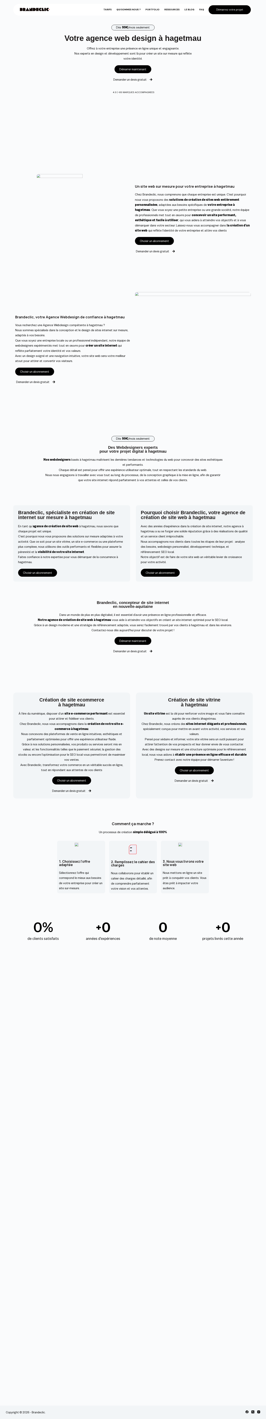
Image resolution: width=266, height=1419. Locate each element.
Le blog (189, 9)
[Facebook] (247, 1411)
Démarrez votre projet (229, 9)
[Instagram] (258, 1411)
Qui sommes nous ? (128, 9)
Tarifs (107, 9)
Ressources (172, 9)
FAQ (201, 9)
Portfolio (152, 9)
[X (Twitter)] (252, 1411)
